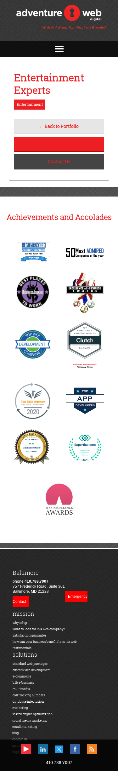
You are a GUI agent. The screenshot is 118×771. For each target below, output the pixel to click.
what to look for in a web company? (39, 629)
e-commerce (22, 676)
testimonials (22, 648)
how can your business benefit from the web (45, 642)
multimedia (21, 689)
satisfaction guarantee (29, 635)
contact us (20, 739)
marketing (20, 708)
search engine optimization (32, 714)
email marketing (24, 727)
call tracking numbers (29, 695)
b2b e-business (23, 683)
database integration (28, 702)
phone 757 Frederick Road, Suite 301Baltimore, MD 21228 (39, 581)
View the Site (59, 144)
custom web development (32, 670)
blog (15, 733)
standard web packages (30, 664)
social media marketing (30, 720)
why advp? (21, 623)
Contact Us (59, 161)
